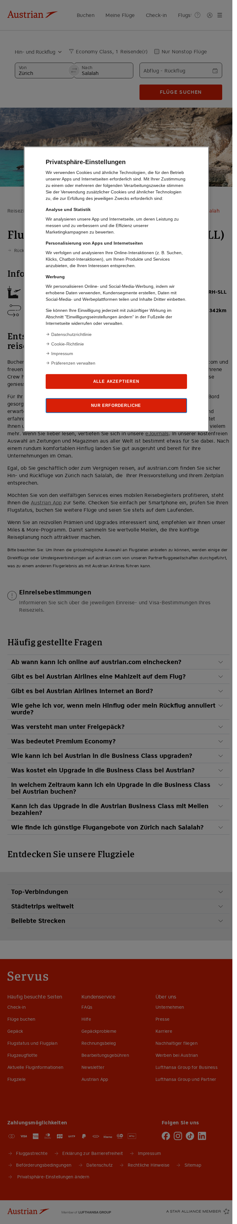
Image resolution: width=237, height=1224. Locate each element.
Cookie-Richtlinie (67, 343)
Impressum (62, 353)
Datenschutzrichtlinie (71, 334)
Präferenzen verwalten (73, 363)
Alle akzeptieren (116, 381)
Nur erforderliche (116, 405)
